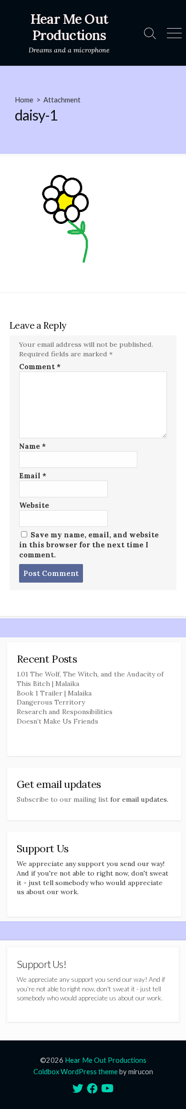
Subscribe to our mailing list (62, 799)
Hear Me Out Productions (105, 1060)
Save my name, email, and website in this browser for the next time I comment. (89, 544)
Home (24, 99)
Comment (40, 366)
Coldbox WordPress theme (75, 1071)
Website (34, 505)
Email (32, 475)
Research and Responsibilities (65, 711)
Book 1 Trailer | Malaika (54, 693)
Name (32, 446)
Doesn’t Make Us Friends (57, 721)
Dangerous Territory (51, 702)
